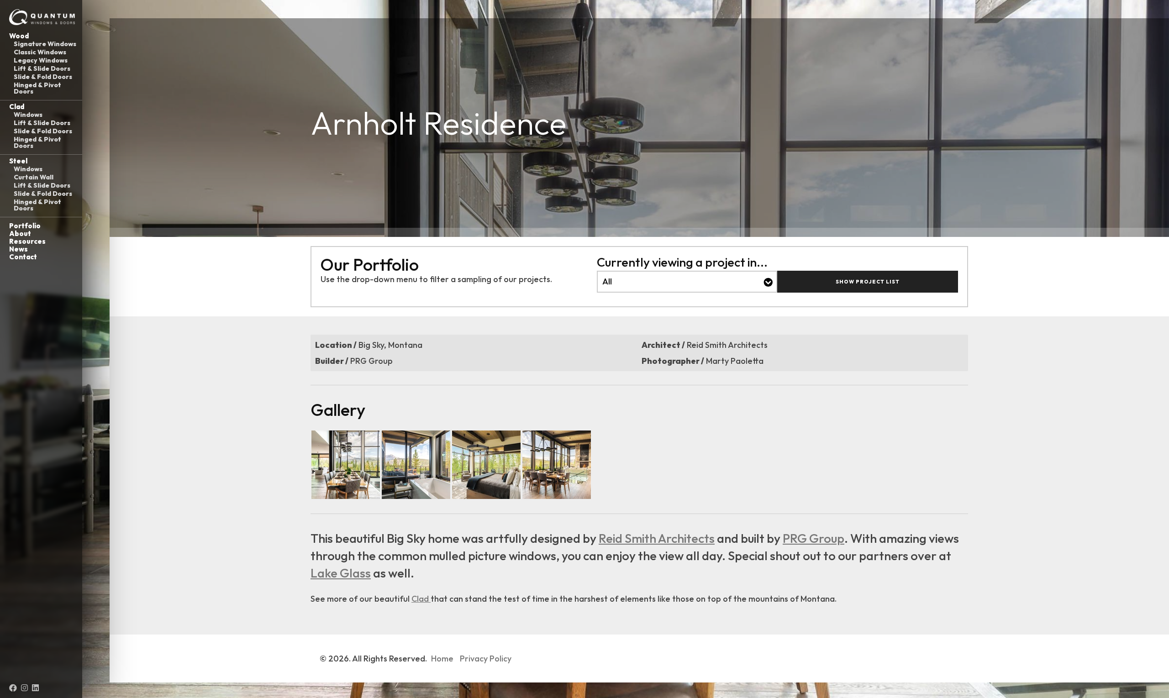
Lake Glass (341, 573)
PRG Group (813, 538)
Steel (18, 161)
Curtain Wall (33, 177)
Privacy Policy (485, 658)
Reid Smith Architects (657, 538)
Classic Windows (40, 52)
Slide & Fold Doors (43, 77)
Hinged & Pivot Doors (37, 88)
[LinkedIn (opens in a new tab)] (35, 687)
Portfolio (25, 226)
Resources (27, 241)
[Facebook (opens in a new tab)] (13, 687)
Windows (28, 114)
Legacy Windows (41, 60)
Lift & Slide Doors (42, 68)
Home (442, 658)
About (20, 233)
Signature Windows (45, 44)
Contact (23, 257)
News (18, 249)
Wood (19, 36)
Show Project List (868, 281)
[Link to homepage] (41, 17)
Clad (16, 106)
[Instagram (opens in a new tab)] (24, 687)
